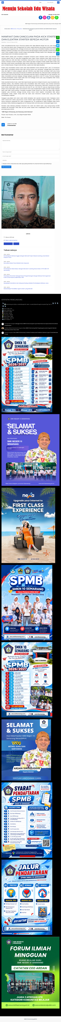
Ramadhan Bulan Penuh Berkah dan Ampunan (16, 263)
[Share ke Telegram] (58, 53)
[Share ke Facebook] (58, 41)
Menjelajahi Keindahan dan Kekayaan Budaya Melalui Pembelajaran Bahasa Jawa (26, 283)
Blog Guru (19, 28)
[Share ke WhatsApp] (58, 49)
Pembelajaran (8, 243)
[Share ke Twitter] (58, 45)
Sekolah (16, 243)
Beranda (14, 28)
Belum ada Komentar (11, 240)
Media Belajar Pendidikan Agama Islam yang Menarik (18, 288)
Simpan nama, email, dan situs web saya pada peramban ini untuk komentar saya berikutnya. (27, 163)
